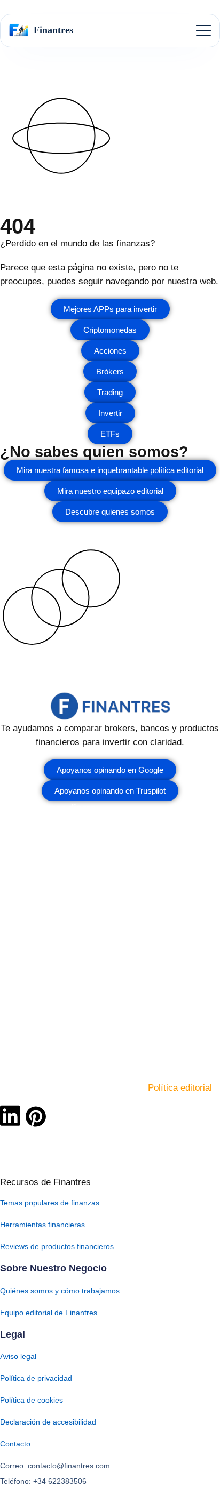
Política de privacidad (36, 1378)
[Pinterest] (36, 1116)
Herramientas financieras (42, 1224)
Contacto (15, 1443)
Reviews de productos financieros (57, 1246)
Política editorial (180, 1088)
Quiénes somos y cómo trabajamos (60, 1290)
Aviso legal (18, 1356)
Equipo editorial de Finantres (48, 1312)
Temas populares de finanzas (49, 1202)
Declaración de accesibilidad (48, 1422)
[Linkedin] (10, 1115)
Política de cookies (31, 1400)
